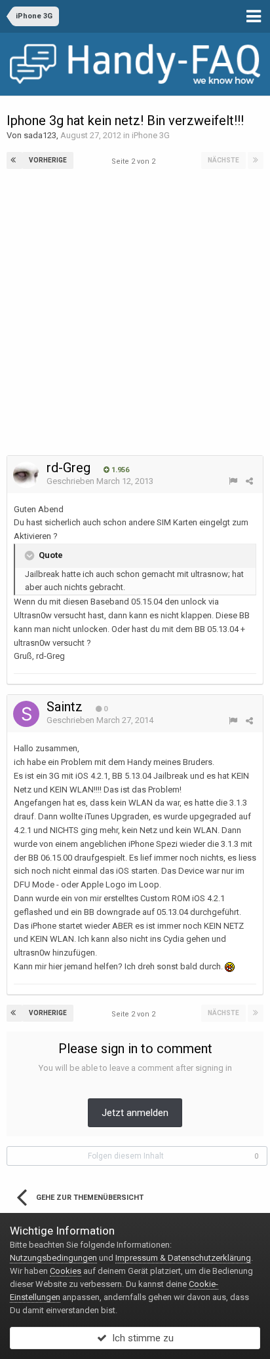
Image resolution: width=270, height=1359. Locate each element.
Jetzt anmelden (135, 1113)
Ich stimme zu (140, 1338)
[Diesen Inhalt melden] (233, 481)
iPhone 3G (151, 135)
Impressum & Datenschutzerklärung (183, 1258)
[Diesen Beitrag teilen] (249, 481)
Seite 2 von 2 (135, 161)
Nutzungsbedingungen (53, 1258)
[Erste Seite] (14, 160)
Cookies (65, 1271)
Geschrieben (100, 481)
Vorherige (48, 160)
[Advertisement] (135, 314)
